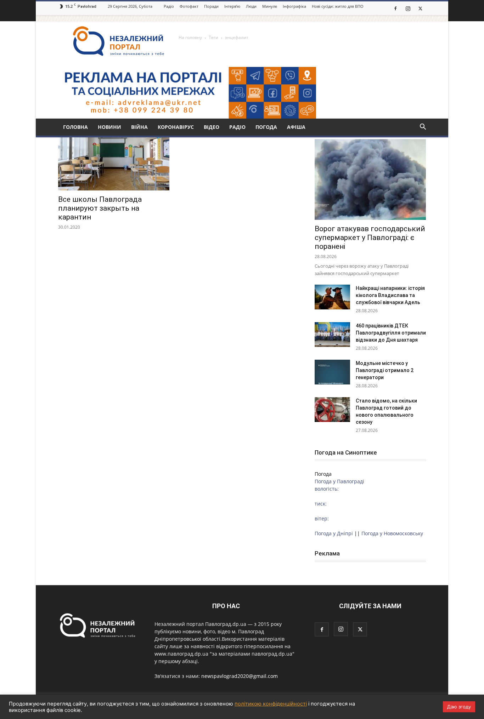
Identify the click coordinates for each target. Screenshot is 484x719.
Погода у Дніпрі (334, 533)
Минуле (269, 6)
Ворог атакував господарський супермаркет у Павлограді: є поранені (370, 237)
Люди (251, 6)
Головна (75, 127)
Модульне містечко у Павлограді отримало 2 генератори (384, 370)
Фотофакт (189, 6)
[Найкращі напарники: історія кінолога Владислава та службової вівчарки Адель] (332, 297)
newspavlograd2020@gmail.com (239, 676)
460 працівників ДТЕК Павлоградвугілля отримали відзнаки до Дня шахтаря (391, 333)
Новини (109, 127)
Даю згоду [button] (459, 706)
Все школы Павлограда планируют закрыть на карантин (100, 208)
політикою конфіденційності (271, 704)
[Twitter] (420, 8)
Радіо (169, 6)
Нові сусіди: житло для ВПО (338, 6)
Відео (211, 127)
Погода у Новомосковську (392, 533)
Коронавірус (176, 127)
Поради (211, 6)
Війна (139, 127)
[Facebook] (395, 8)
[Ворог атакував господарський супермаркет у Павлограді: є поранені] (370, 179)
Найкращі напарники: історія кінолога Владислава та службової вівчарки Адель (390, 295)
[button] (422, 127)
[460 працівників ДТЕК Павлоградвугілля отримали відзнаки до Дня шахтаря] (332, 334)
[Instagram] (408, 8)
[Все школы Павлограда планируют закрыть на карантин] (113, 163)
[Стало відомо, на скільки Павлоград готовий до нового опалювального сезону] (332, 409)
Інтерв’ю (232, 6)
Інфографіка (294, 6)
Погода (266, 127)
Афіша (296, 127)
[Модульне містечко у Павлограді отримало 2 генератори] (332, 372)
